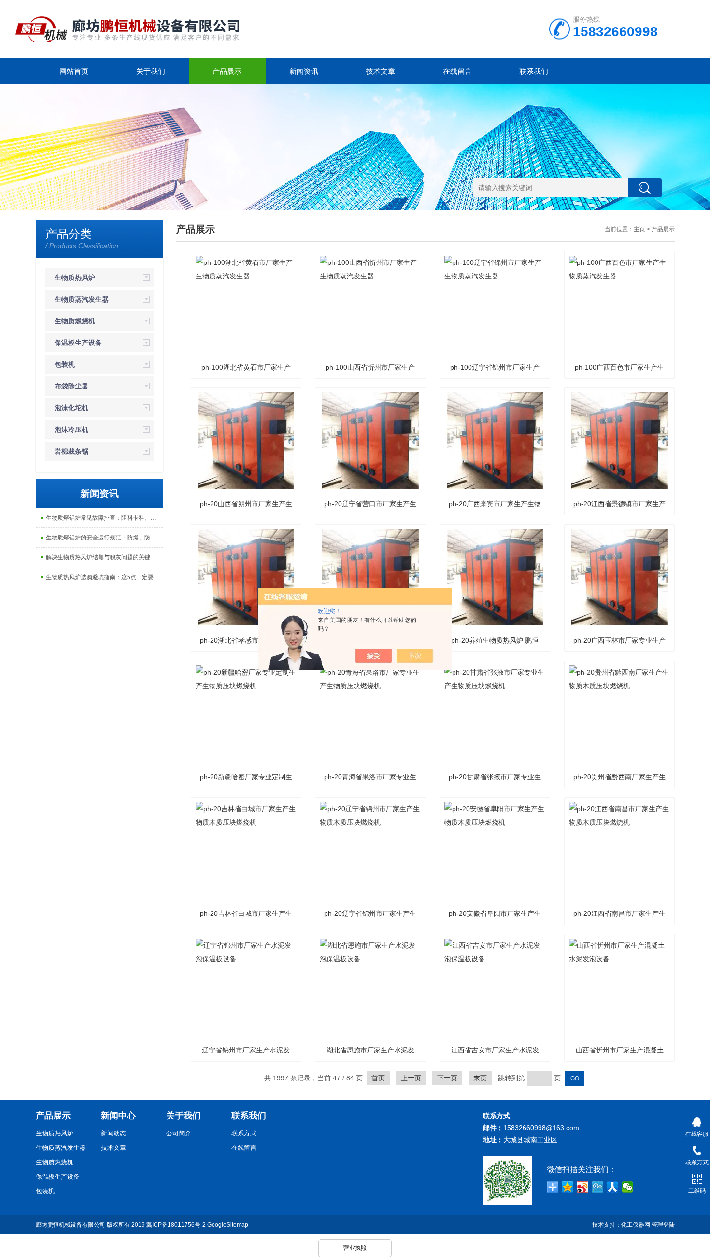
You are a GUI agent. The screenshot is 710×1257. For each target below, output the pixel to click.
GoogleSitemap (227, 1224)
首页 (378, 1078)
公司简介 (178, 1133)
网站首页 (73, 71)
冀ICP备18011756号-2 (176, 1224)
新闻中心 (118, 1115)
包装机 (65, 364)
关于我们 (150, 71)
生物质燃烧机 (75, 321)
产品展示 (227, 71)
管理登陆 (663, 1224)
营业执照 (355, 1247)
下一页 (447, 1078)
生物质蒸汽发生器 (82, 299)
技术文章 (380, 71)
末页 (480, 1078)
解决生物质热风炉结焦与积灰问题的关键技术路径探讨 (104, 557)
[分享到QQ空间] (568, 1187)
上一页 (411, 1078)
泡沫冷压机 (71, 429)
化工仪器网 (635, 1224)
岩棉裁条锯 (71, 451)
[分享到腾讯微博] (598, 1187)
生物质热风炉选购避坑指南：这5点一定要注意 (104, 577)
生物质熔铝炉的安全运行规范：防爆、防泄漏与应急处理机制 (104, 537)
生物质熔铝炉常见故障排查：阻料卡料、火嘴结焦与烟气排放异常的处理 (104, 517)
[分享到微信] (628, 1187)
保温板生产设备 (78, 342)
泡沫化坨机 (71, 408)
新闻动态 (113, 1133)
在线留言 (457, 71)
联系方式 (243, 1133)
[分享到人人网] (613, 1187)
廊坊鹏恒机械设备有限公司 (70, 1224)
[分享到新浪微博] (583, 1187)
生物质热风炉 (75, 277)
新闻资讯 (303, 71)
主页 (639, 229)
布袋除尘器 (71, 386)
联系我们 (533, 71)
